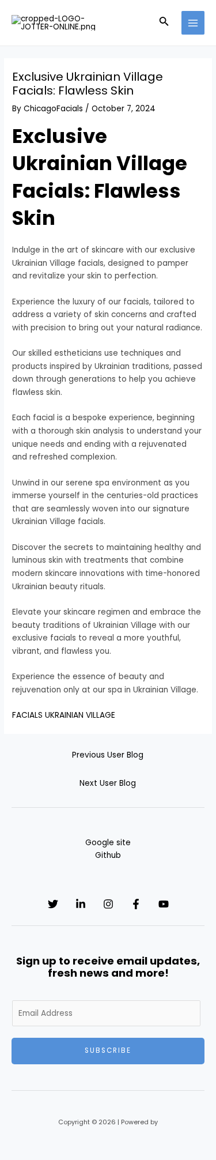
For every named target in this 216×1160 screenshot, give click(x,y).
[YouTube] (163, 904)
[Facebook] (136, 904)
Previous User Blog (107, 755)
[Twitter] (53, 904)
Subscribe (108, 1050)
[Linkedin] (80, 904)
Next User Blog (107, 783)
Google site (108, 842)
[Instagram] (108, 904)
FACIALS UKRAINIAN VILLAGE (63, 715)
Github (108, 855)
